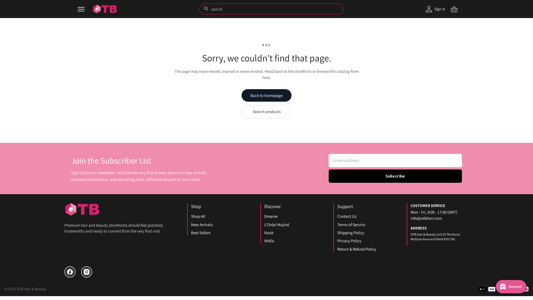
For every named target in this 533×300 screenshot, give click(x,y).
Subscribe (395, 176)
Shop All (198, 216)
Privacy (446, 271)
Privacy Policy (349, 240)
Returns (427, 271)
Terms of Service (351, 224)
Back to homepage (266, 95)
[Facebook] (70, 272)
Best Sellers (201, 232)
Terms (464, 271)
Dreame (271, 216)
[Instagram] (86, 272)
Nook (268, 232)
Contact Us (346, 216)
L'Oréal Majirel (276, 224)
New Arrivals (202, 224)
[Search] (206, 8)
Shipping (407, 271)
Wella (269, 240)
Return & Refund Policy (356, 249)
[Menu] (81, 9)
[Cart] (454, 9)
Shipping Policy (350, 232)
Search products (267, 111)
